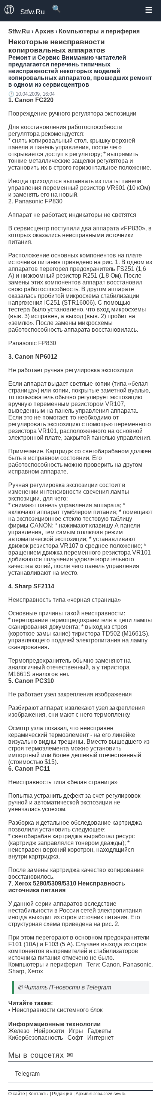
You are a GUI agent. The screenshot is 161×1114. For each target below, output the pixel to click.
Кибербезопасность (35, 1037)
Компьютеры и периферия (45, 964)
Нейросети (49, 1031)
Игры (76, 1031)
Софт (75, 1037)
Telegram (27, 1073)
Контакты (38, 1093)
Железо (19, 1031)
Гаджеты (100, 1031)
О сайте (16, 1093)
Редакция (62, 1093)
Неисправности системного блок (57, 1010)
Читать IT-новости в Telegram (67, 987)
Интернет (100, 1037)
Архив (82, 1093)
